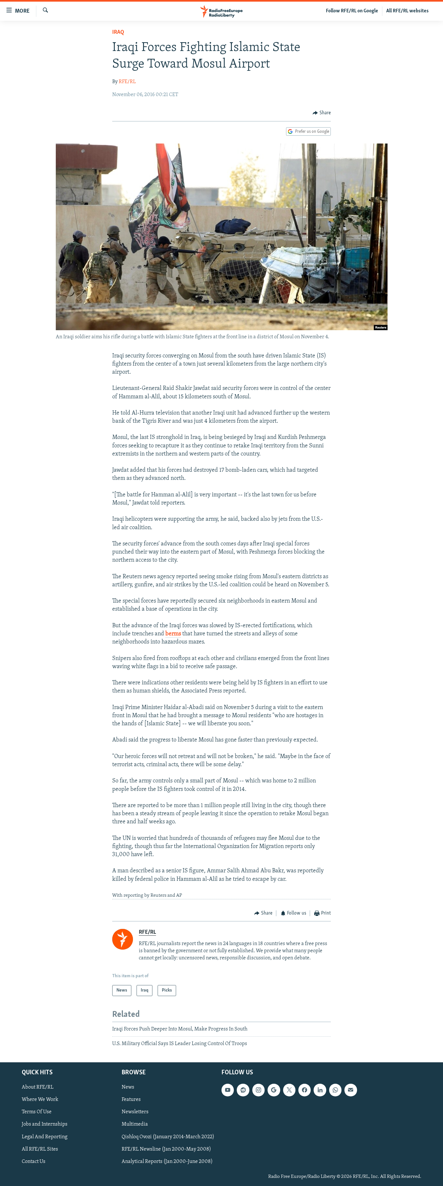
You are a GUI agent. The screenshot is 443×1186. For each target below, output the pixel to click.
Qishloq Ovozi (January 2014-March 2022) (168, 1136)
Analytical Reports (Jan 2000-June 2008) (167, 1161)
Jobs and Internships (44, 1124)
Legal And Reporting (44, 1136)
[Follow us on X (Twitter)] (289, 1090)
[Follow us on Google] (274, 1090)
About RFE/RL (38, 1087)
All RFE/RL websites (407, 11)
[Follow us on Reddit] (243, 1090)
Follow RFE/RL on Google (352, 11)
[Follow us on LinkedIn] (320, 1090)
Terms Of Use (37, 1112)
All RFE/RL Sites (40, 1149)
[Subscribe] (350, 1090)
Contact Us (33, 1161)
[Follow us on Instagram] (258, 1090)
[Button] (322, 113)
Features (131, 1099)
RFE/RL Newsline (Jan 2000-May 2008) (166, 1149)
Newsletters (135, 1112)
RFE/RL (127, 81)
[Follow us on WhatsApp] (335, 1090)
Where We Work (40, 1099)
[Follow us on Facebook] (304, 1090)
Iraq (118, 32)
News (128, 1087)
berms (173, 634)
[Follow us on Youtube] (228, 1090)
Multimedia (135, 1124)
